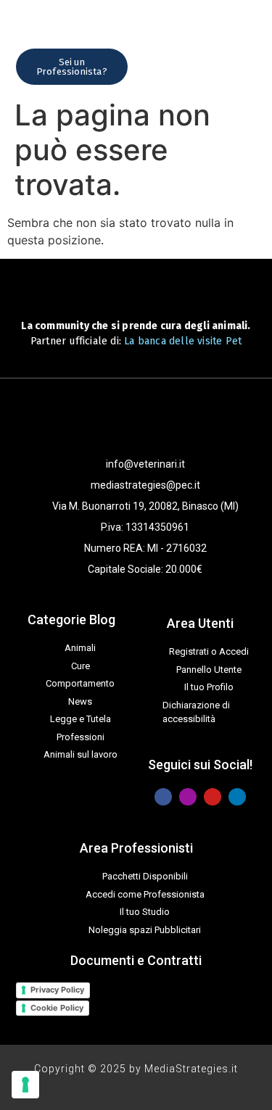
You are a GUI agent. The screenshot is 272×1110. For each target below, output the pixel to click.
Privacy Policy (57, 990)
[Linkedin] (237, 796)
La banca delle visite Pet (183, 341)
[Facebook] (163, 796)
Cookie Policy (56, 1008)
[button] (155, 66)
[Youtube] (212, 796)
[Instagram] (188, 796)
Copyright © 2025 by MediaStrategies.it (136, 1068)
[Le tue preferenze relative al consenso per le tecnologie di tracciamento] (25, 1084)
